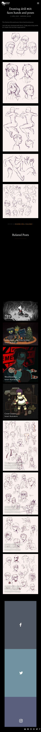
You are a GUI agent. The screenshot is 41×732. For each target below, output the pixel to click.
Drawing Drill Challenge (23, 224)
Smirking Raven (25, 16)
